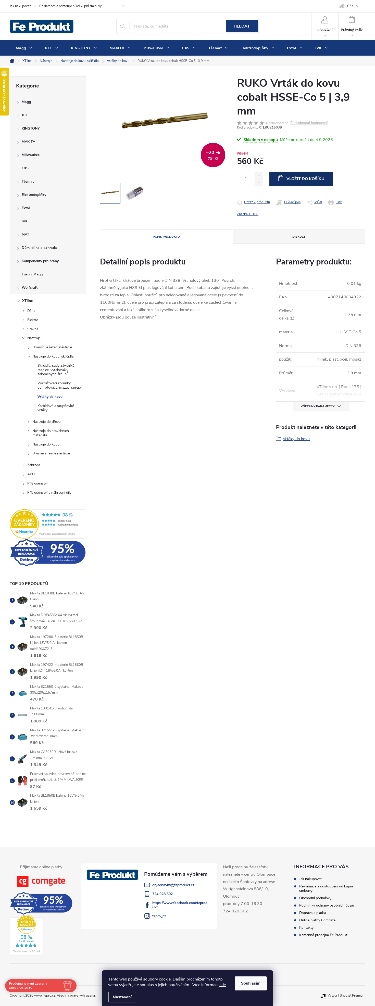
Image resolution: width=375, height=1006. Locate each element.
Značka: (247, 214)
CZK (350, 6)
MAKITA (28, 141)
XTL (25, 115)
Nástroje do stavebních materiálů (50, 433)
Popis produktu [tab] (166, 237)
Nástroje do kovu (45, 444)
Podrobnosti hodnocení (309, 123)
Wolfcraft (30, 287)
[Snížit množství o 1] (259, 182)
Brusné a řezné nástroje (51, 453)
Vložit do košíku (305, 179)
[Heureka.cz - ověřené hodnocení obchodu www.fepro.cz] (48, 523)
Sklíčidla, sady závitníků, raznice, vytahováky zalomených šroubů (56, 370)
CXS (25, 168)
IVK (25, 221)
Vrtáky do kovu (50, 396)
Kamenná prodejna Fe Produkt (323, 935)
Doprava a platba (312, 912)
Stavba (32, 329)
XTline (27, 300)
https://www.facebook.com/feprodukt (179, 905)
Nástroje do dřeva (46, 421)
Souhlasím (250, 983)
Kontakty (306, 927)
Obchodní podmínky (315, 898)
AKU (31, 474)
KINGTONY (31, 128)
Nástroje (34, 338)
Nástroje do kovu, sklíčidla (52, 356)
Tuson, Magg (32, 274)
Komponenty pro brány (40, 261)
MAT (25, 234)
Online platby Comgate (317, 920)
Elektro (32, 319)
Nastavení (122, 997)
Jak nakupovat (20, 6)
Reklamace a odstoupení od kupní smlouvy (70, 6)
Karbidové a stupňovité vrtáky (56, 408)
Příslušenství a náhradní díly (49, 492)
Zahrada (33, 465)
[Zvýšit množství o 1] (259, 175)
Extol (26, 208)
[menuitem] (24, 48)
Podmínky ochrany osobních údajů (326, 905)
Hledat (242, 26)
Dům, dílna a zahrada (39, 247)
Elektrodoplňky (34, 194)
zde (222, 985)
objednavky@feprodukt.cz (173, 885)
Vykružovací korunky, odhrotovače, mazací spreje (59, 385)
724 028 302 (162, 894)
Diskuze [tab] (298, 237)
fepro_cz (159, 916)
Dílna (31, 310)
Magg (26, 101)
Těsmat (28, 181)
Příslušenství (37, 483)
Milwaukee (31, 154)
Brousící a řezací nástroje (52, 347)
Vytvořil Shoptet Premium (346, 995)
